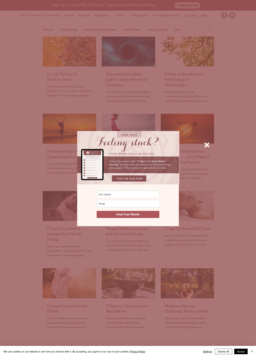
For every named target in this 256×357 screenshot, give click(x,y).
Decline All (223, 351)
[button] (207, 145)
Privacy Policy (137, 351)
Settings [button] (207, 351)
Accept (241, 351)
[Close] (252, 351)
